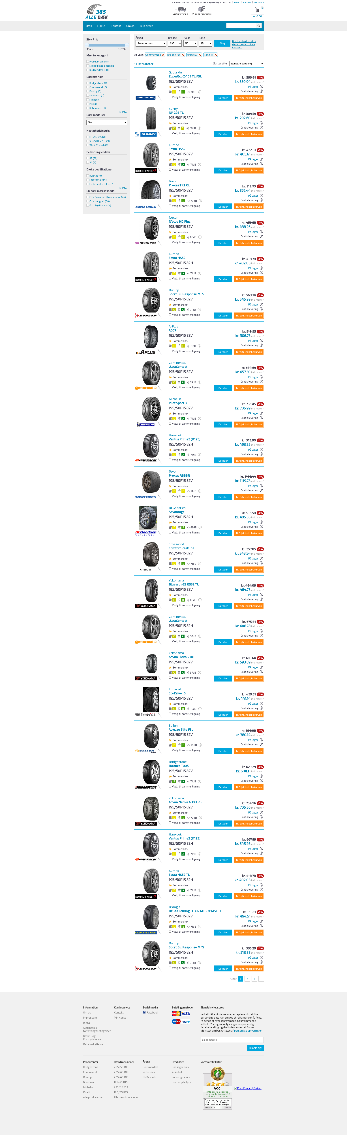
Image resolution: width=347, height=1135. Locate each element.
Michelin (88, 1087)
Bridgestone (90, 1067)
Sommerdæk (153, 54)
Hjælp (237, 2)
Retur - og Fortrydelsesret (93, 1037)
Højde (186, 37)
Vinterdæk (149, 1072)
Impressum (90, 1017)
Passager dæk (180, 1067)
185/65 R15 (121, 1092)
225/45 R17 (121, 1072)
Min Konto (259, 2)
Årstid (139, 37)
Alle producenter (93, 1097)
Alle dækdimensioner (126, 1097)
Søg (222, 43)
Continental (90, 1072)
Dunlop (87, 1077)
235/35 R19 (121, 1087)
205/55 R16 (121, 1067)
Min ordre (146, 25)
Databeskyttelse (93, 1044)
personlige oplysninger (248, 1030)
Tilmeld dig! (255, 1047)
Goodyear (89, 1082)
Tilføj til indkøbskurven (249, 97)
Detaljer (223, 97)
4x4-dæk (177, 1072)
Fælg (202, 37)
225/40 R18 (121, 1077)
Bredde (172, 37)
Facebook (151, 1012)
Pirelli (86, 1092)
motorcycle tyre (181, 1082)
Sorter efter (220, 63)
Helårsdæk (149, 1077)
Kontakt (247, 2)
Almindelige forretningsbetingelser (97, 1029)
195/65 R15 (121, 1082)
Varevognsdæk (181, 1077)
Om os (130, 25)
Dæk (89, 25)
